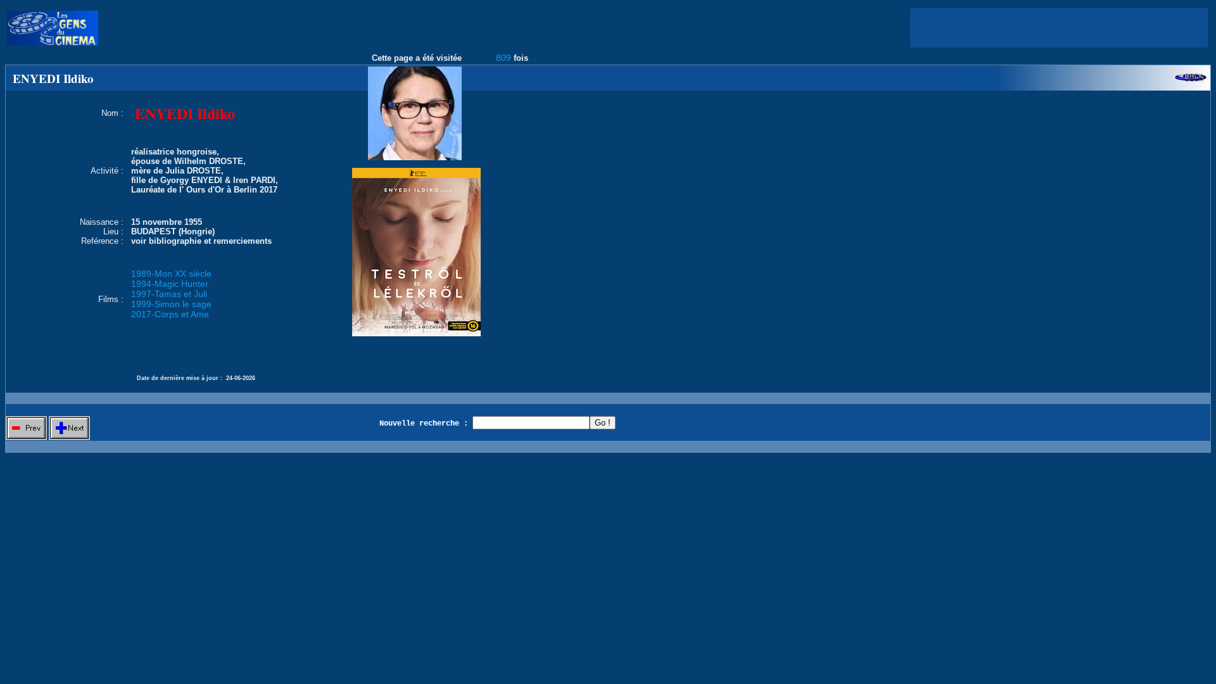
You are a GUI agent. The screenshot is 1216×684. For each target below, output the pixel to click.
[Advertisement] (1059, 28)
